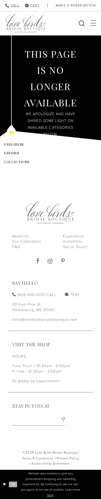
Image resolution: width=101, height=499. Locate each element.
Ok (13, 484)
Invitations (72, 241)
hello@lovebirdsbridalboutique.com (44, 319)
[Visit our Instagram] (50, 261)
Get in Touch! (75, 247)
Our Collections (26, 241)
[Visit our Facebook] (37, 261)
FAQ (16, 247)
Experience (73, 236)
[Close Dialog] (4, 484)
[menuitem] (12, 5)
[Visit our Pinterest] (63, 261)
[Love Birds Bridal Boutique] (26, 23)
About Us (20, 236)
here (50, 495)
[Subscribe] (63, 420)
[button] (93, 23)
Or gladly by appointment (36, 381)
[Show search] (82, 23)
